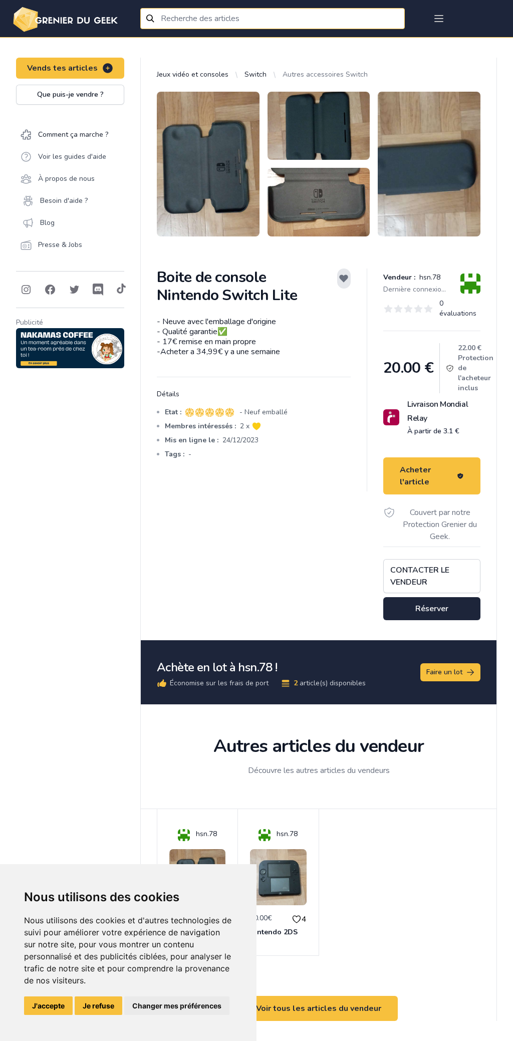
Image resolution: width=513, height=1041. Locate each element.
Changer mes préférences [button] (176, 1005)
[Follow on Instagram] (26, 290)
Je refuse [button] (98, 1005)
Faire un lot (444, 672)
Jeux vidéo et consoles (192, 74)
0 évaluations (457, 308)
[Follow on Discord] (98, 290)
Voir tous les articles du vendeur (318, 1008)
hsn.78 (428, 277)
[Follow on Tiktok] (121, 290)
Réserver (431, 608)
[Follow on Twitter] (74, 290)
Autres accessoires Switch (325, 74)
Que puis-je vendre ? (70, 94)
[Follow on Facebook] (50, 290)
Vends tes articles (62, 68)
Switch (255, 74)
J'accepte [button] (48, 1005)
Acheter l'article (415, 475)
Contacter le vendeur (419, 576)
